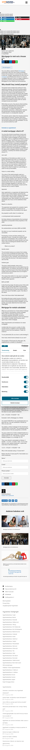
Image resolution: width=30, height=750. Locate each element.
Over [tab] (24, 350)
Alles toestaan (15, 398)
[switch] (26, 382)
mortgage (4, 77)
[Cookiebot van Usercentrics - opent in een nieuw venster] (21, 346)
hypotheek (6, 54)
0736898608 (8, 594)
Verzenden (6, 477)
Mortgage (21, 71)
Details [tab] (15, 350)
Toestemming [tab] (5, 350)
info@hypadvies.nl (9, 597)
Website (4, 500)
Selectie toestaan (15, 403)
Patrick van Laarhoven (8, 51)
